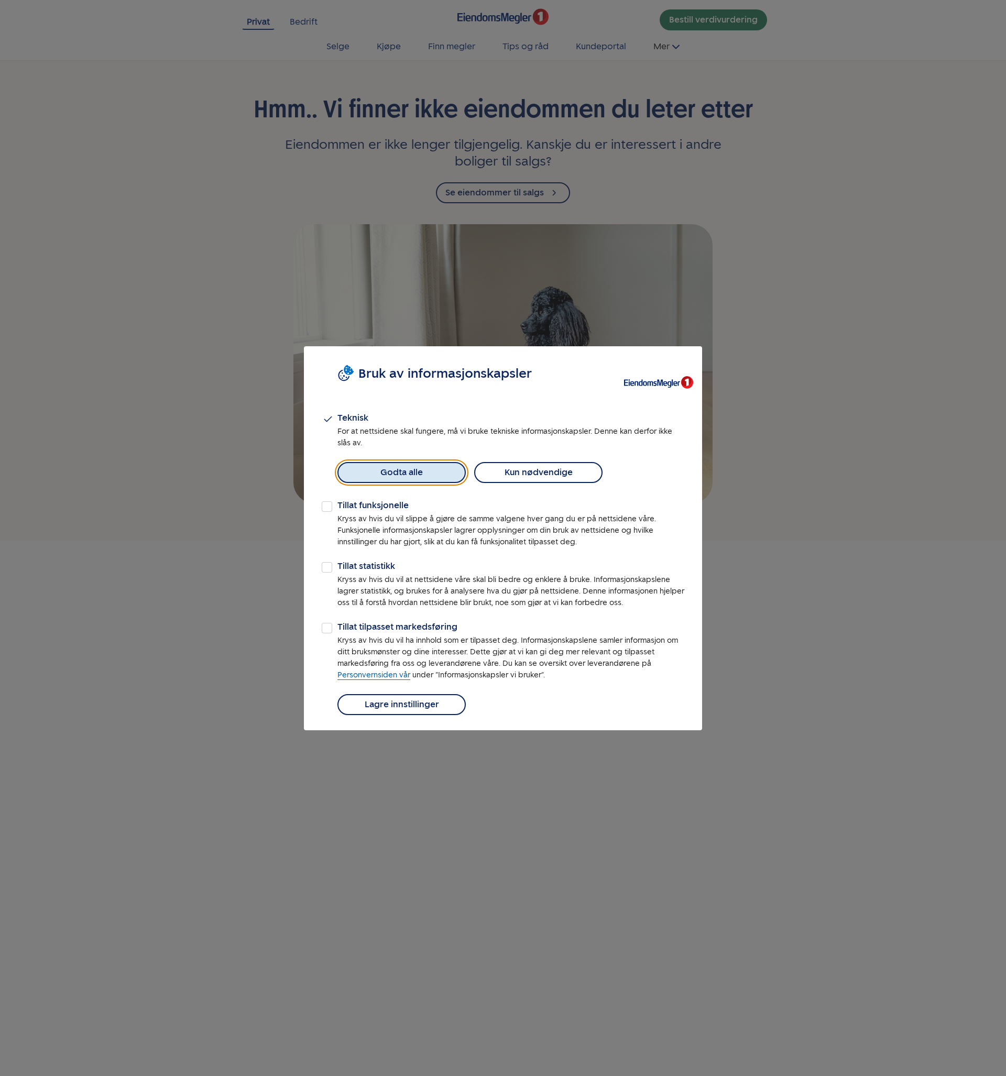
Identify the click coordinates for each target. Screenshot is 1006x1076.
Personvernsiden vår (373, 675)
